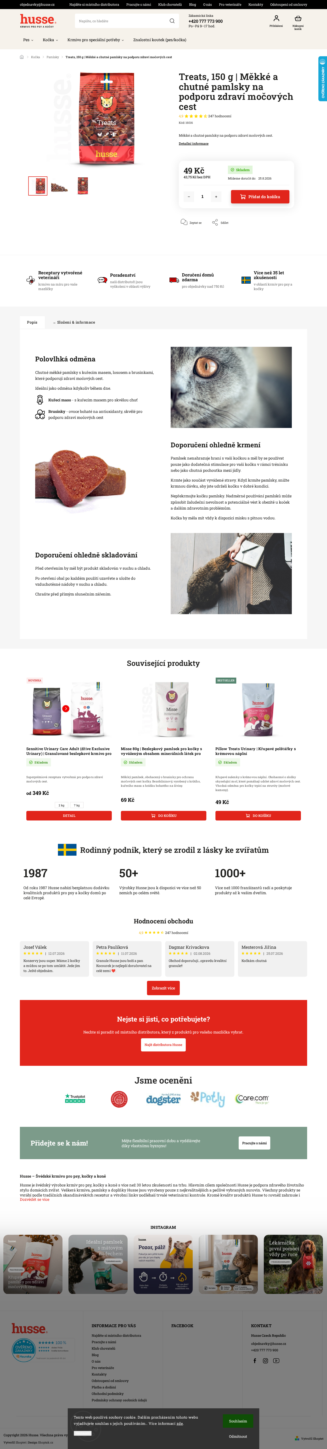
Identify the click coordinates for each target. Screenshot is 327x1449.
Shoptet (21, 1442)
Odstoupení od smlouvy (288, 4)
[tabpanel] (69, 749)
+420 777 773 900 (264, 1350)
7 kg (77, 805)
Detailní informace (194, 143)
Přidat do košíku (264, 196)
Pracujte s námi (138, 4)
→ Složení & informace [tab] (73, 322)
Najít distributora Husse (163, 1044)
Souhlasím (238, 1421)
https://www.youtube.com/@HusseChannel (276, 1360)
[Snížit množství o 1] (189, 196)
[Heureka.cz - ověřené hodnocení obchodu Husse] (43, 1349)
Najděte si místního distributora (94, 4)
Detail (69, 815)
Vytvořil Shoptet (312, 1438)
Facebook (254, 1360)
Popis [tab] (32, 322)
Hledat (172, 21)
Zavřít (279, 237)
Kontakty (255, 4)
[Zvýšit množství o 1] (216, 196)
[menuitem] (28, 39)
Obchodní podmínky (108, 1393)
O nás (207, 4)
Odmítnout (238, 1436)
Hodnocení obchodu (163, 921)
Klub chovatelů (170, 4)
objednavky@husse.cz (268, 1343)
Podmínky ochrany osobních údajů (119, 1400)
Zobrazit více (163, 987)
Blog (192, 4)
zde (180, 1423)
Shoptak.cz (45, 1442)
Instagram (265, 1360)
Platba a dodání (104, 1387)
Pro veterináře (230, 4)
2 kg (61, 805)
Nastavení (83, 1433)
